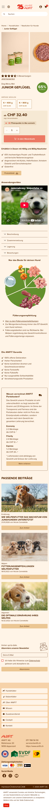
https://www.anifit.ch (34, 746)
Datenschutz (34, 660)
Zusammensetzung (15, 240)
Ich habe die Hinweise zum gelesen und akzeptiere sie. (22, 662)
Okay (6, 805)
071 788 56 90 (32, 740)
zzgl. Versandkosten (11, 118)
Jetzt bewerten (8, 78)
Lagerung (11, 246)
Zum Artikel (24, 527)
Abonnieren (24, 669)
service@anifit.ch (33, 743)
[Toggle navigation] (3, 7)
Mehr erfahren (24, 463)
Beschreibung (13, 234)
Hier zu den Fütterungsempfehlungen (21, 321)
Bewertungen (12, 253)
